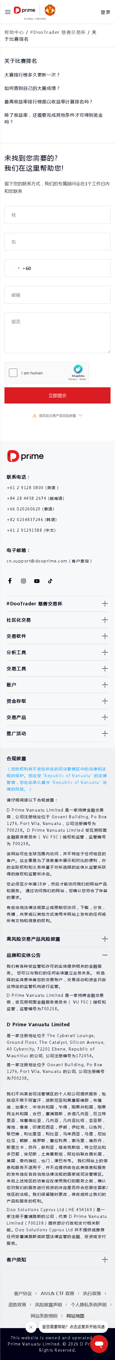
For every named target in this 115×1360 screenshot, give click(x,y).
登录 (106, 12)
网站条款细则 (44, 1316)
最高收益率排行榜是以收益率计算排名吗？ (49, 101)
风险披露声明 (48, 1304)
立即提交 (57, 395)
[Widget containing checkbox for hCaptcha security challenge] (46, 372)
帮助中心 (14, 32)
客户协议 (23, 1293)
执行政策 (92, 1293)
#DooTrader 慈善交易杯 (58, 32)
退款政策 (17, 1304)
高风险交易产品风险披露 (57, 415)
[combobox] (18, 268)
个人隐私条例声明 (89, 1304)
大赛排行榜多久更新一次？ (32, 75)
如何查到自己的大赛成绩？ (32, 88)
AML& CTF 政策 (57, 1293)
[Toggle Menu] (7, 12)
